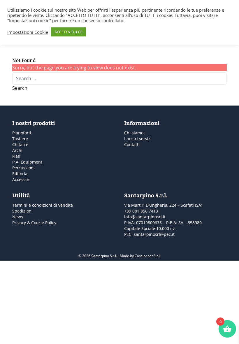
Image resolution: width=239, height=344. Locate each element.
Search (19, 88)
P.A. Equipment (27, 162)
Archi (17, 150)
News (17, 217)
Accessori (21, 179)
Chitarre (20, 144)
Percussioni (23, 168)
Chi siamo (133, 133)
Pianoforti (21, 133)
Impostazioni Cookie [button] (27, 32)
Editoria (19, 173)
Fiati (16, 156)
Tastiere (20, 138)
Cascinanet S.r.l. (148, 255)
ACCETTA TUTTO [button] (68, 31)
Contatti (132, 144)
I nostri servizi (138, 138)
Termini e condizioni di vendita (42, 205)
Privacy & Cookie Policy (34, 222)
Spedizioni (22, 211)
